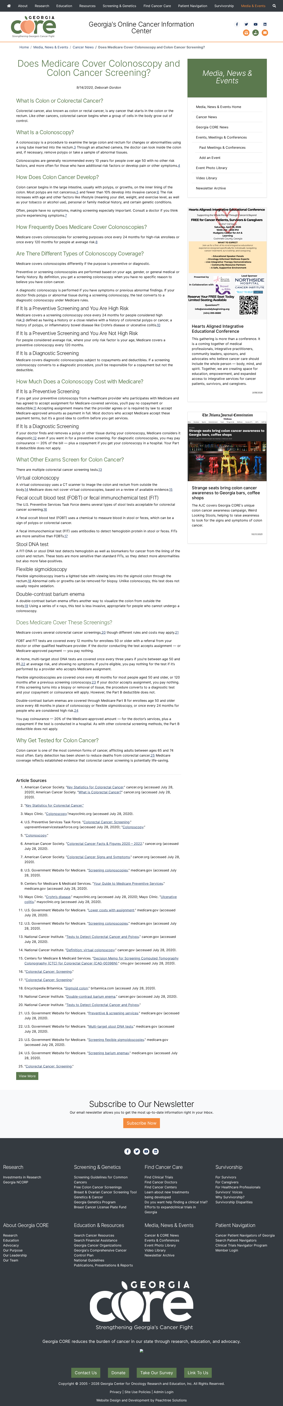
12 (35, 438)
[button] (274, 6)
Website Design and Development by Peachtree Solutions (141, 1400)
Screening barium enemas (108, 1053)
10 (158, 325)
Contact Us (86, 1372)
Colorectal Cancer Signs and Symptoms (98, 857)
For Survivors (225, 1177)
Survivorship (224, 6)
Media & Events (253, 6)
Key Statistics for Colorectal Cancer (95, 787)
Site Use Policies (138, 1392)
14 (26, 489)
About (23, 6)
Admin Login (163, 1392)
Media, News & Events (50, 47)
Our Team (10, 1260)
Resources (87, 6)
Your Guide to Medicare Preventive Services (128, 883)
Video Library (206, 178)
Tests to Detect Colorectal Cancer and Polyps (103, 937)
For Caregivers (226, 1182)
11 (34, 408)
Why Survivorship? (229, 1197)
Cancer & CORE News (162, 1235)
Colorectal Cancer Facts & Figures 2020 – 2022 (104, 844)
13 (100, 469)
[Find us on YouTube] (256, 24)
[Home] (8, 6)
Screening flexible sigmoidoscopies (116, 1040)
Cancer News (83, 47)
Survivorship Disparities (234, 1202)
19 (26, 606)
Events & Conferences (162, 1240)
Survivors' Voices (228, 1192)
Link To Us (198, 1372)
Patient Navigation (192, 6)
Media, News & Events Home (218, 107)
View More (27, 1076)
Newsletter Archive (211, 188)
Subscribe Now (141, 1123)
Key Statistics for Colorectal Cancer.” (55, 805)
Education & (87, 1225)
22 (23, 664)
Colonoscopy (56, 814)
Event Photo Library (211, 168)
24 (76, 710)
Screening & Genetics (119, 6)
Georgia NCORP (15, 1182)
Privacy (115, 1392)
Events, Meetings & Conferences (221, 137)
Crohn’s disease (58, 897)
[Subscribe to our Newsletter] (246, 32)
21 (177, 632)
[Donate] (256, 32)
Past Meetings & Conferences (222, 147)
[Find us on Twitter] (246, 24)
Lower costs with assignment (111, 910)
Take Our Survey (156, 1372)
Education (64, 6)
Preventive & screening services (113, 1013)
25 (153, 755)
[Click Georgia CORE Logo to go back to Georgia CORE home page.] (33, 26)
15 (171, 489)
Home (24, 47)
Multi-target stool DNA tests (110, 1026)
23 (94, 682)
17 (66, 536)
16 (45, 509)
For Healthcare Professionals (237, 1187)
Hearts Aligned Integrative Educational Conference (218, 329)
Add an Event (209, 158)
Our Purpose (13, 1250)
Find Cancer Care (157, 6)
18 (29, 581)
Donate (118, 1372)
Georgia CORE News (212, 127)
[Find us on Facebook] (237, 24)
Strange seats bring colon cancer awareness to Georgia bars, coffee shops (226, 492)
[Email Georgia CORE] (265, 32)
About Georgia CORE (26, 1225)
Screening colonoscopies (108, 870)
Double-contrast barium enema (91, 996)
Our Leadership (15, 1255)
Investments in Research (22, 1177)
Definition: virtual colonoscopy (91, 950)
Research (42, 6)
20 (104, 632)
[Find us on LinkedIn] (265, 24)
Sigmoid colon (76, 988)
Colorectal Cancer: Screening (106, 822)
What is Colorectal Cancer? (100, 792)
